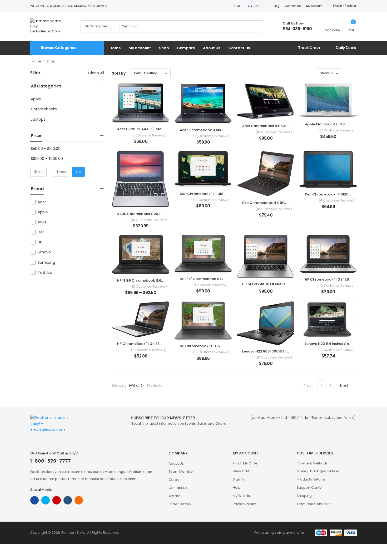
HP (40, 242)
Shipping (304, 495)
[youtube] (67, 500)
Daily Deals (346, 47)
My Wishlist (242, 495)
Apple (36, 99)
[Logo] (49, 26)
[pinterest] (79, 500)
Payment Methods (312, 463)
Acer (42, 202)
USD (237, 6)
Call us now (293, 23)
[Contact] (279, 26)
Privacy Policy (244, 503)
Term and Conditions (315, 503)
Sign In (238, 479)
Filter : (36, 73)
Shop (164, 48)
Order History (179, 504)
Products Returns (311, 479)
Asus (42, 222)
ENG (257, 6)
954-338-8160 (297, 29)
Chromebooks (44, 109)
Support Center (310, 487)
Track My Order (246, 463)
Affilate (174, 495)
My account (314, 5)
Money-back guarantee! (318, 471)
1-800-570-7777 (50, 461)
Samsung (46, 262)
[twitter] (45, 500)
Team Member (181, 471)
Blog (277, 5)
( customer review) (211, 285)
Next (344, 385)
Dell (41, 232)
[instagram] (56, 500)
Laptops (38, 119)
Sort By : (119, 73)
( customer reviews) (148, 135)
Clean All (96, 73)
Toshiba (45, 272)
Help (237, 487)
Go (78, 171)
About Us (211, 48)
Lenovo (44, 252)
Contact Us (293, 5)
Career (174, 479)
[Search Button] (257, 26)
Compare (186, 48)
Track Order (309, 47)
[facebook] (34, 500)
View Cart (241, 471)
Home (115, 48)
